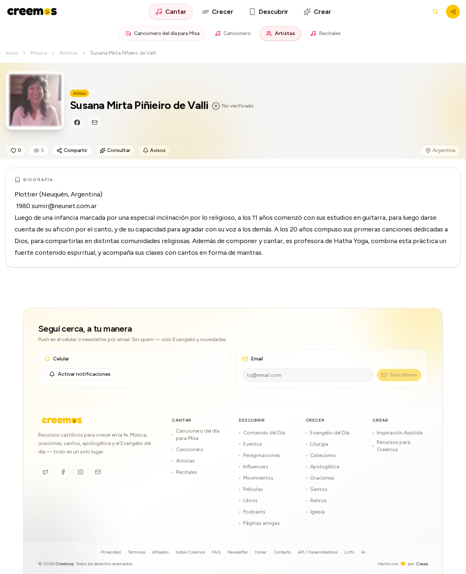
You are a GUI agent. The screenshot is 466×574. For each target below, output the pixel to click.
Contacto (282, 552)
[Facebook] (63, 472)
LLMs (349, 552)
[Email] (98, 472)
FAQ (216, 552)
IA (363, 552)
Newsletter (238, 552)
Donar (260, 552)
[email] (94, 122)
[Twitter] (45, 472)
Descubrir (273, 12)
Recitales (330, 33)
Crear (322, 12)
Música (39, 53)
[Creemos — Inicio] (62, 420)
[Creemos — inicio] (32, 11)
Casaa (422, 563)
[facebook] (77, 122)
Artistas (285, 33)
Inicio (12, 53)
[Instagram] (80, 472)
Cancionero (237, 33)
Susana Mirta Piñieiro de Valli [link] (123, 53)
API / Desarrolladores (317, 552)
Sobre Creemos (190, 552)
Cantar (175, 12)
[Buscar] (435, 11)
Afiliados (160, 552)
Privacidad (111, 552)
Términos (136, 552)
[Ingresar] (453, 11)
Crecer (222, 12)
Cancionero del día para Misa (167, 33)
